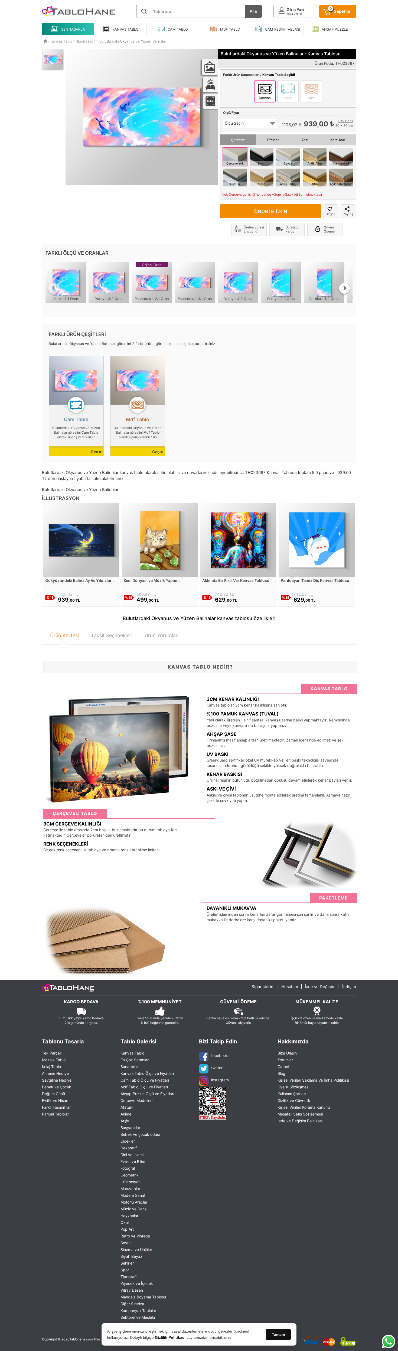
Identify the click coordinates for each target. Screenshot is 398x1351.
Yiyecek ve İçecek (136, 1283)
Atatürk (126, 1107)
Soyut (125, 1242)
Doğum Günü (53, 1093)
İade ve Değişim (320, 986)
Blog (281, 1073)
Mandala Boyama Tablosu (143, 1297)
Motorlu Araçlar (133, 1202)
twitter (217, 1067)
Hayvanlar (129, 1215)
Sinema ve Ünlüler (136, 1249)
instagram (220, 1080)
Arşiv (124, 1120)
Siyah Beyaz (131, 1256)
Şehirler (127, 1263)
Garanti (284, 1066)
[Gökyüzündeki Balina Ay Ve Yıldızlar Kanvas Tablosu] (81, 539)
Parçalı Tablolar (55, 1114)
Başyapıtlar (130, 1127)
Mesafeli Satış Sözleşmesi (300, 1114)
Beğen (330, 214)
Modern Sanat (132, 1195)
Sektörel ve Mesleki (137, 1317)
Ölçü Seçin (234, 123)
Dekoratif (128, 1148)
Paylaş (348, 214)
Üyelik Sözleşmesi (293, 1087)
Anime (125, 1114)
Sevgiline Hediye (56, 1080)
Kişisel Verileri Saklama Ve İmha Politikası (313, 1080)
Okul (124, 1222)
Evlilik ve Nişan (55, 1100)
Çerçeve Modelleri (136, 1100)
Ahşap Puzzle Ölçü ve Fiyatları (147, 1093)
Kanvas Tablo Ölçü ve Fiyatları (147, 1073)
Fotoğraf (127, 1168)
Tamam (278, 1334)
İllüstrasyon (130, 1181)
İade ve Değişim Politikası (300, 1120)
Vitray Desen (131, 1290)
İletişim (349, 986)
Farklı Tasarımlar (56, 1107)
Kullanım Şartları (292, 1093)
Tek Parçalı (51, 1053)
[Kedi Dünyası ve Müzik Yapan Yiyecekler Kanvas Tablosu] (160, 539)
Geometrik (129, 1175)
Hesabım (289, 986)
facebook (219, 1055)
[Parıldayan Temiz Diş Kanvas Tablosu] (317, 539)
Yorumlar (285, 1059)
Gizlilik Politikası (170, 1337)
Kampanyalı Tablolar (138, 1310)
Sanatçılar (129, 1066)
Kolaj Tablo (51, 1066)
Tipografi (128, 1276)
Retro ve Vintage (135, 1236)
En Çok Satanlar (134, 1059)
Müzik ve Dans (133, 1209)
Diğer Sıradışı (132, 1303)
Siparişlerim (263, 986)
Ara (253, 11)
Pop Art (127, 1229)
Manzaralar (130, 1188)
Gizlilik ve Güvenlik (294, 1100)
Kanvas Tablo (132, 1053)
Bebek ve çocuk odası (140, 1134)
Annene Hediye (55, 1073)
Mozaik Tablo (54, 1059)
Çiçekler (127, 1141)
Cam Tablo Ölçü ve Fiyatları (144, 1080)
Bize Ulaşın (287, 1053)
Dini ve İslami (131, 1154)
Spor (124, 1270)
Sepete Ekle (270, 210)
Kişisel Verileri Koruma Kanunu (304, 1107)
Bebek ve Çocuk (56, 1087)
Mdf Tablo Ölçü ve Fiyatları (144, 1087)
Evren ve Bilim (132, 1161)
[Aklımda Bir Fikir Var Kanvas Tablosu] (238, 539)
